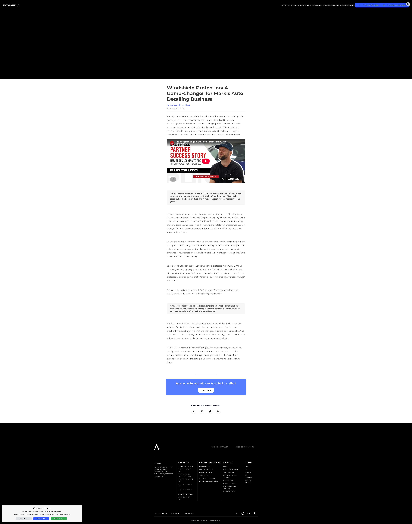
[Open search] (408, 4)
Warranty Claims (229, 472)
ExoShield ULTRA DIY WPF (186, 480)
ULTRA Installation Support (230, 476)
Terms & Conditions (160, 513)
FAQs (225, 466)
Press (247, 469)
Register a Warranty (248, 481)
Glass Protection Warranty (229, 487)
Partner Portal (204, 466)
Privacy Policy (175, 513)
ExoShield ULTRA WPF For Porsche (184, 475)
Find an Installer (220, 447)
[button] (290, 5)
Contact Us (158, 477)
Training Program (205, 475)
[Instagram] (243, 513)
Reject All (24, 518)
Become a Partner (206, 472)
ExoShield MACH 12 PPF (185, 485)
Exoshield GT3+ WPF (185, 466)
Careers (248, 472)
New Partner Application (208, 481)
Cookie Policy (188, 513)
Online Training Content (208, 478)
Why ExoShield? (249, 476)
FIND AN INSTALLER (371, 5)
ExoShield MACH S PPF (185, 490)
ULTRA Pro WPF (229, 491)
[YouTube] (249, 513)
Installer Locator (229, 483)
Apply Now (206, 390)
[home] (11, 5)
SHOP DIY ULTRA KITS (245, 447)
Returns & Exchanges (231, 469)
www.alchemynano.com (163, 474)
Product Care (228, 480)
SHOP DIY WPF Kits (185, 494)
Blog (246, 466)
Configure (41, 518)
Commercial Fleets (206, 469)
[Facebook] (237, 513)
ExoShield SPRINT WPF (184, 498)
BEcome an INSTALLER (397, 5)
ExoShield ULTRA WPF (184, 470)
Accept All (59, 518)
